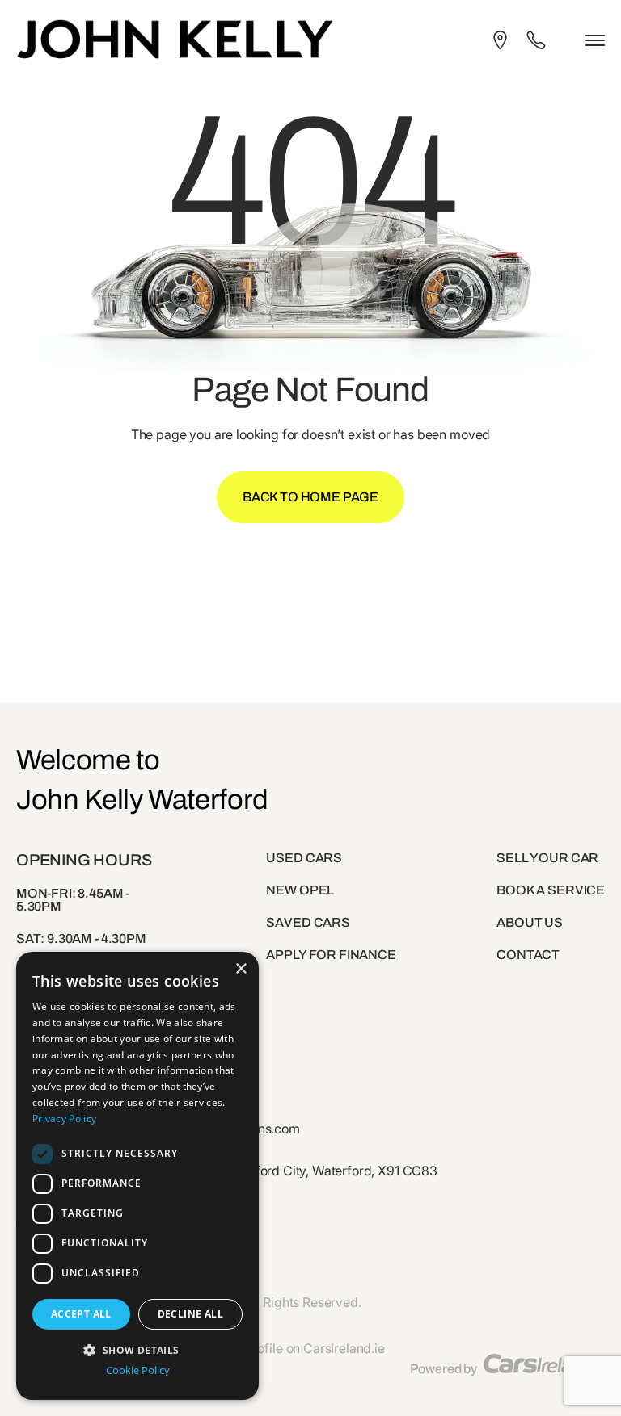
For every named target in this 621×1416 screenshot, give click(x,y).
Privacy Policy (64, 1118)
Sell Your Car (547, 858)
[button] (137, 1348)
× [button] (240, 969)
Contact (528, 954)
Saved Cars (307, 922)
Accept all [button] (81, 1314)
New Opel (300, 890)
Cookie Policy (138, 1370)
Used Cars (304, 858)
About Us (529, 922)
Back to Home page (310, 497)
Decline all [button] (190, 1314)
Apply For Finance (330, 954)
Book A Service (550, 890)
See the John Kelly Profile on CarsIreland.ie (260, 1348)
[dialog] (137, 1176)
